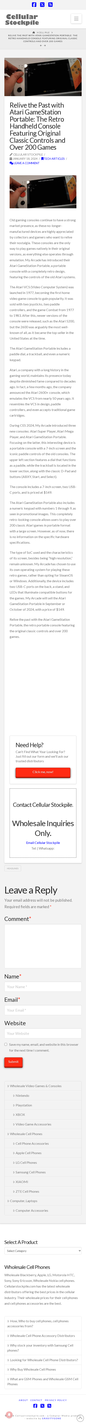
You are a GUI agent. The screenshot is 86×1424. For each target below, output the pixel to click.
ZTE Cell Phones (27, 1191)
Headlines (12, 868)
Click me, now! (43, 772)
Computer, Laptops (23, 1201)
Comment (17, 918)
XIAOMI (22, 1182)
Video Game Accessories (33, 1124)
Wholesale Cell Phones (26, 1134)
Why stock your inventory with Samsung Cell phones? (40, 1347)
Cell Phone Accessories (32, 1143)
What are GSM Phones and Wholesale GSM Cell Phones (42, 1381)
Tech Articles (54, 158)
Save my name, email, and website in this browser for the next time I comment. (43, 1047)
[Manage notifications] (9, 1414)
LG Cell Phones (26, 1162)
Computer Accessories (32, 1210)
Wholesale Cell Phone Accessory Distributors (42, 1336)
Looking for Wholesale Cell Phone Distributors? (44, 1360)
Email (12, 999)
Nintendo (22, 1095)
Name (13, 976)
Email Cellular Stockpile (43, 843)
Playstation (24, 1105)
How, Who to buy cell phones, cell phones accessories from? (38, 1323)
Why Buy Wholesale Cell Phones (33, 1369)
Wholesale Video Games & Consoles (36, 1086)
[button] (76, 18)
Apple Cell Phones (29, 1153)
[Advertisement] (43, 687)
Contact (36, 1400)
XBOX (20, 1114)
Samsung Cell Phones (31, 1172)
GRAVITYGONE (51, 1418)
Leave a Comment (26, 163)
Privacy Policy (56, 1400)
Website (15, 1023)
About (23, 1400)
